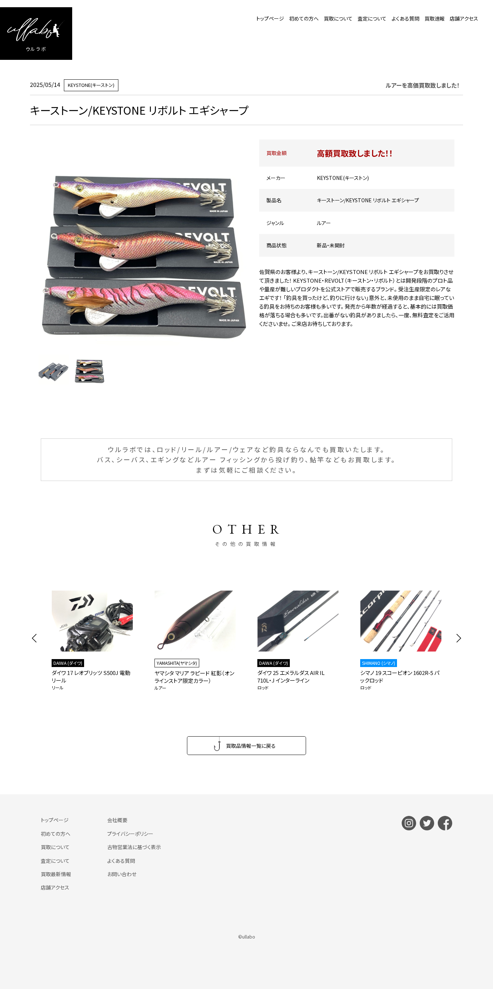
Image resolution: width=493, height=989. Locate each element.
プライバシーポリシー (130, 833)
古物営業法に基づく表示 (134, 847)
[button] (34, 638)
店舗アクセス (464, 18)
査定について (372, 18)
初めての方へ (304, 18)
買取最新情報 (56, 874)
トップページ (270, 18)
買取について (338, 18)
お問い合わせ (121, 874)
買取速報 (434, 18)
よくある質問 (405, 18)
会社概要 (117, 820)
